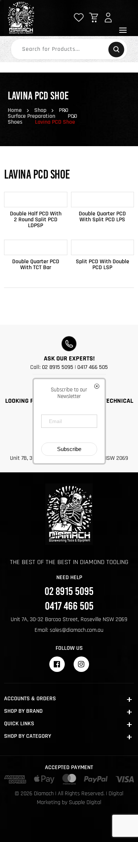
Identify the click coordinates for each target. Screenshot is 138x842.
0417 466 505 (92, 367)
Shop (40, 110)
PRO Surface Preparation (38, 113)
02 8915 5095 (57, 367)
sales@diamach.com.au (76, 630)
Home (15, 110)
